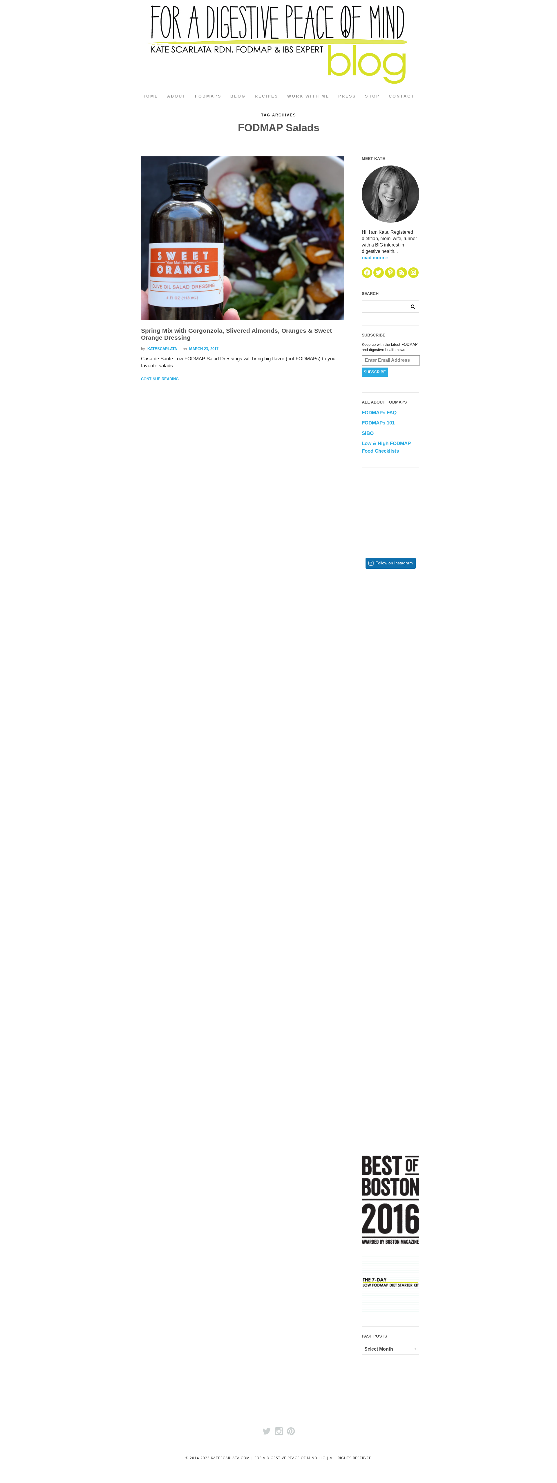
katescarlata (162, 349)
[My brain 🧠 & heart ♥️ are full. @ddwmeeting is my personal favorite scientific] (409, 905)
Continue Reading (160, 379)
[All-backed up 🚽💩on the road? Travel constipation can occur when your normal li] (409, 715)
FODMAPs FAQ (379, 412)
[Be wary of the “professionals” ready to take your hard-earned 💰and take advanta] (409, 620)
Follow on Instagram (394, 563)
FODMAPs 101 (378, 423)
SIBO (368, 433)
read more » (375, 257)
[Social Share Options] (367, 663)
